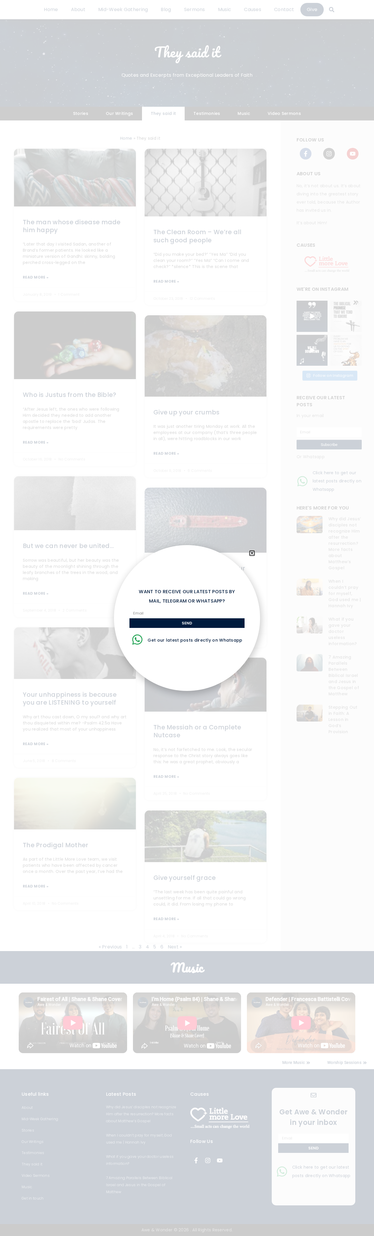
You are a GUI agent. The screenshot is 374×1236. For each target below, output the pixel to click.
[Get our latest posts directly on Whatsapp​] (137, 639)
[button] (252, 553)
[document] (187, 618)
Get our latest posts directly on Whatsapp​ (195, 640)
